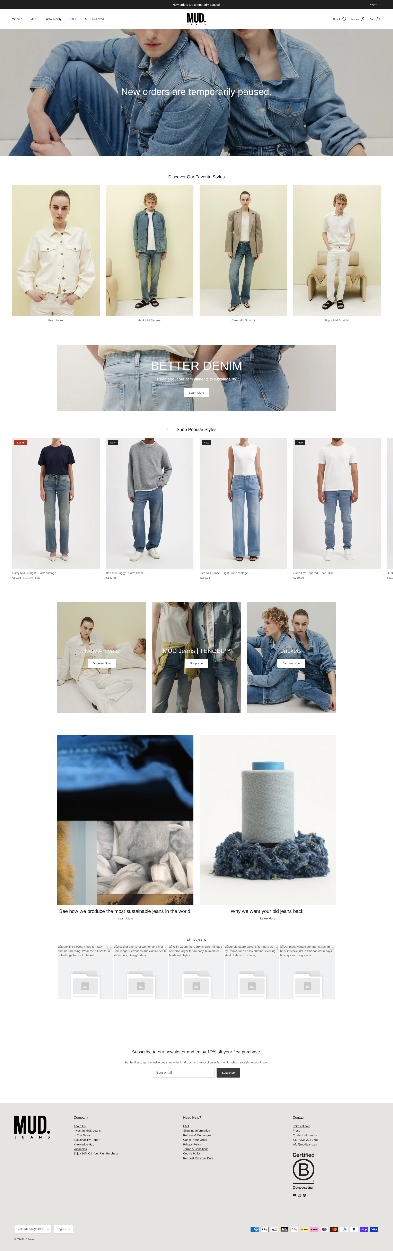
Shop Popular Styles (197, 429)
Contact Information (305, 1135)
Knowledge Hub (84, 1144)
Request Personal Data (198, 1158)
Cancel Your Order (195, 1139)
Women (17, 19)
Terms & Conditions (195, 1149)
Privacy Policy (192, 1144)
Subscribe (228, 1072)
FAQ (186, 1126)
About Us (80, 1126)
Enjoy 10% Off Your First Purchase (96, 1153)
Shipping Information (196, 1130)
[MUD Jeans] (196, 19)
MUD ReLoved (94, 19)
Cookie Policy (192, 1153)
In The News (82, 1135)
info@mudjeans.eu (305, 1144)
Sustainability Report (87, 1139)
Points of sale (301, 1126)
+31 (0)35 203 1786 (305, 1139)
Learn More (196, 392)
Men (33, 19)
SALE (73, 19)
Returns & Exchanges (197, 1135)
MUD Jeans (28, 1239)
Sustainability (52, 19)
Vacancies (80, 1149)
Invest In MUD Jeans (87, 1130)
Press (296, 1130)
